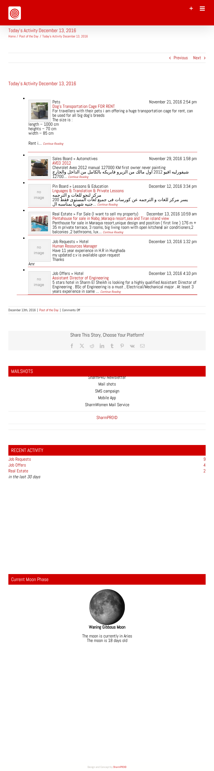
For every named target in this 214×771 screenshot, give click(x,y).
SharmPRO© (120, 767)
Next (197, 58)
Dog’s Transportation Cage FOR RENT (83, 106)
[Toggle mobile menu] (203, 8)
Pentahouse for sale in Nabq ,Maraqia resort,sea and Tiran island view (110, 218)
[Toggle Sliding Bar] (191, 8)
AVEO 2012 (61, 163)
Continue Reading (53, 144)
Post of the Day (49, 310)
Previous (181, 58)
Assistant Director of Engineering (80, 278)
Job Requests (19, 459)
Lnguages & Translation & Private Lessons (88, 191)
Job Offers (17, 465)
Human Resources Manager (74, 246)
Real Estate (18, 471)
